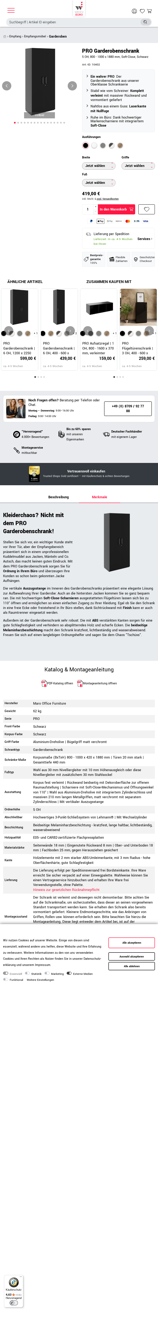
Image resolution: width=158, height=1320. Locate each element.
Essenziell (16, 974)
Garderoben (58, 36)
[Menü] (20, 1277)
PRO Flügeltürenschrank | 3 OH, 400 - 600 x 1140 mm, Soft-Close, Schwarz (138, 348)
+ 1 (36, 333)
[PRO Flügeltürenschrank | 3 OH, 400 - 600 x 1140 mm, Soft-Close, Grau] (138, 333)
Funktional (16, 980)
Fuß (84, 174)
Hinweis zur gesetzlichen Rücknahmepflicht (66, 889)
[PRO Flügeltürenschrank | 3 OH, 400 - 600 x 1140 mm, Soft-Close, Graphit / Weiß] (130, 333)
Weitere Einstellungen (40, 980)
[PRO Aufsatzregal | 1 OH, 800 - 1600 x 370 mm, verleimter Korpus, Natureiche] (106, 333)
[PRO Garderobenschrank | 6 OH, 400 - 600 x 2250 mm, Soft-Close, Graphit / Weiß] (58, 333)
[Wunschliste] (142, 11)
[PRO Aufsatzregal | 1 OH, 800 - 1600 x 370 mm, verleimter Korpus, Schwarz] (82, 333)
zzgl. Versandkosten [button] (108, 199)
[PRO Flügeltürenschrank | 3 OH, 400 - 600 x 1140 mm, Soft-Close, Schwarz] (122, 333)
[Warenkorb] (149, 11)
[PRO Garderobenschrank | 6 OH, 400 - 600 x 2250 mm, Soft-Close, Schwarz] (42, 333)
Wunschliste (146, 209)
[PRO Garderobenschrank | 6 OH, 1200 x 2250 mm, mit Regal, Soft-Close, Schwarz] (3, 333)
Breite (86, 158)
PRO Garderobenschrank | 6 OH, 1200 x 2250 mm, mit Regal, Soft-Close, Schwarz (19, 348)
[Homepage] (79, 8)
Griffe (125, 158)
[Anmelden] (135, 11)
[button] (15, 123)
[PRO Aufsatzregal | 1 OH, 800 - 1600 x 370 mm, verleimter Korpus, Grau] (98, 333)
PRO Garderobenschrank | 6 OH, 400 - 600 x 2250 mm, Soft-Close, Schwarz (59, 348)
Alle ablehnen (132, 966)
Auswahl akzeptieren (132, 956)
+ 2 (75, 333)
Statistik (36, 974)
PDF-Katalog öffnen (60, 683)
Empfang (15, 36)
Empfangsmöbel (35, 36)
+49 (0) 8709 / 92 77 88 (128, 408)
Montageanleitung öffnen (100, 683)
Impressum (42, 965)
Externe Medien (83, 974)
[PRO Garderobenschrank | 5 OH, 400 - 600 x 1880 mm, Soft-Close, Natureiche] (50, 333)
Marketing (57, 974)
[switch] (14, 1302)
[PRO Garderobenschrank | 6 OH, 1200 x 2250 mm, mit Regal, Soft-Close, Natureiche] (27, 333)
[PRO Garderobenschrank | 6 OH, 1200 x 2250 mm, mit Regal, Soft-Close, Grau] (19, 333)
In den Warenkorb (113, 209)
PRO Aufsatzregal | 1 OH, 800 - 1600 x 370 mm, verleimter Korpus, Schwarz (98, 348)
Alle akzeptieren (131, 943)
